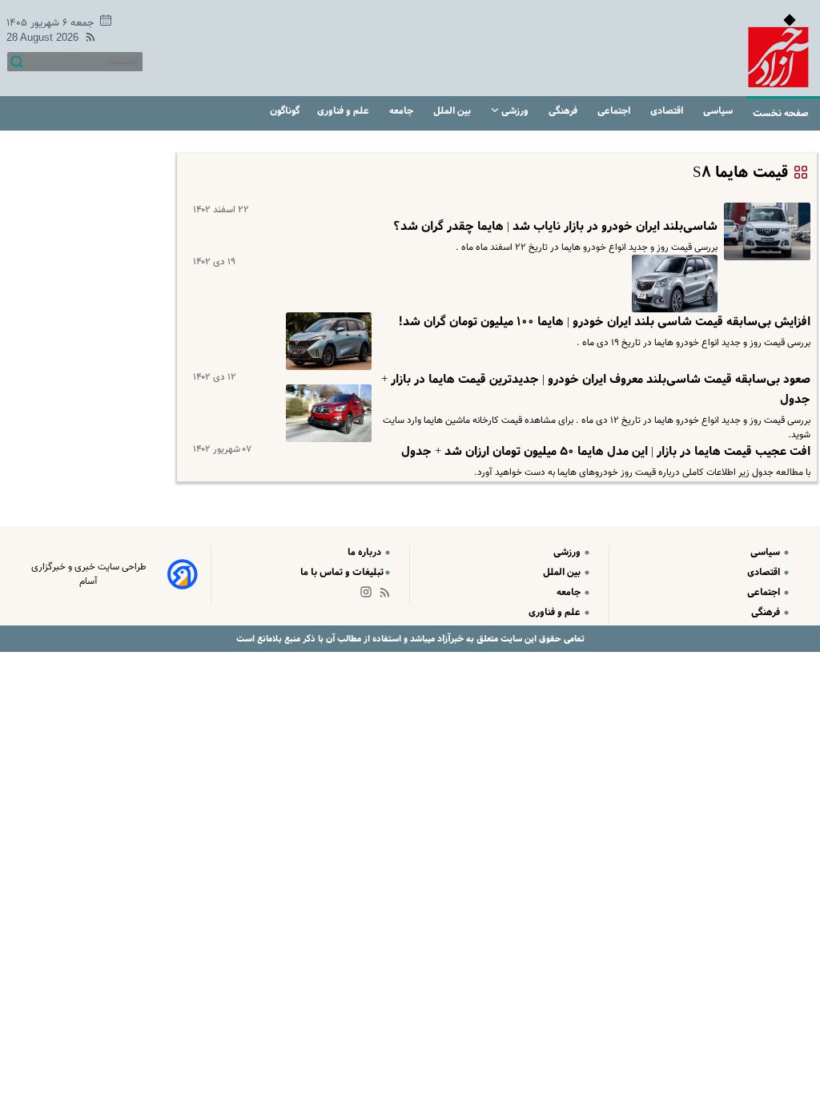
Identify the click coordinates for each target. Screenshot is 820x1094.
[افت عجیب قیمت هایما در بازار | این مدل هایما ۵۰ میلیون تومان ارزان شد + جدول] (325, 413)
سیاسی (719, 111)
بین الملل (453, 111)
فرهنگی (564, 111)
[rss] (87, 39)
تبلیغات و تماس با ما (342, 572)
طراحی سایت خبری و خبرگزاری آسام (89, 574)
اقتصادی (667, 111)
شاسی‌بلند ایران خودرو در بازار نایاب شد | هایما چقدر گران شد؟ (555, 226)
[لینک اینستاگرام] (369, 595)
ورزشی (515, 111)
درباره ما (366, 552)
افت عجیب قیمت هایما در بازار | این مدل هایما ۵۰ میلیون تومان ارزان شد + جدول (605, 452)
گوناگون (284, 111)
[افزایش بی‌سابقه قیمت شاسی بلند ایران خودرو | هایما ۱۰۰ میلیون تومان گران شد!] (671, 283)
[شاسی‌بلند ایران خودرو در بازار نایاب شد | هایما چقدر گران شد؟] (764, 231)
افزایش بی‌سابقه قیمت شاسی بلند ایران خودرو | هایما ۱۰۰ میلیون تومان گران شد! (604, 322)
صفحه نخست (781, 113)
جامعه (402, 111)
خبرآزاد (449, 639)
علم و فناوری (344, 111)
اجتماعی (615, 111)
